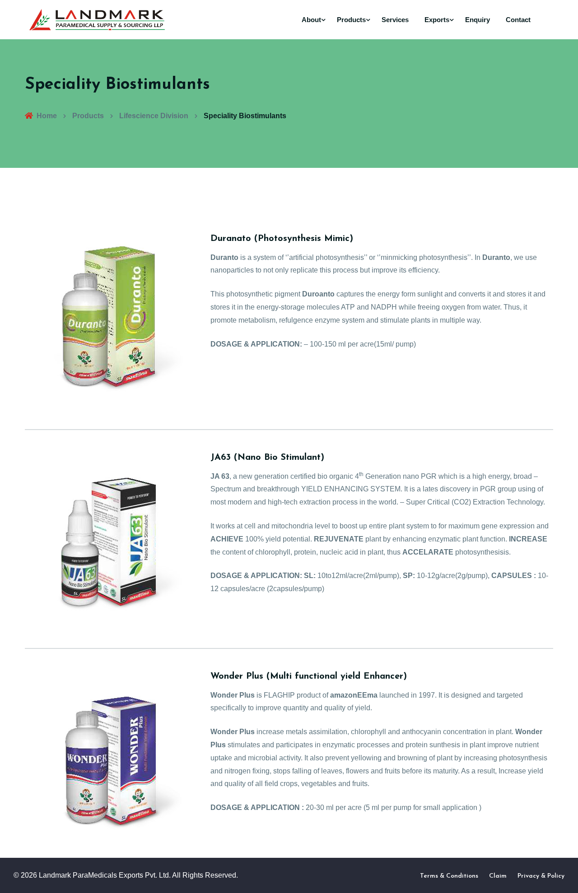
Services (395, 19)
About (311, 19)
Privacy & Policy (540, 876)
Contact (518, 19)
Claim (498, 876)
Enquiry (477, 19)
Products (351, 19)
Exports (436, 19)
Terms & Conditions (449, 876)
